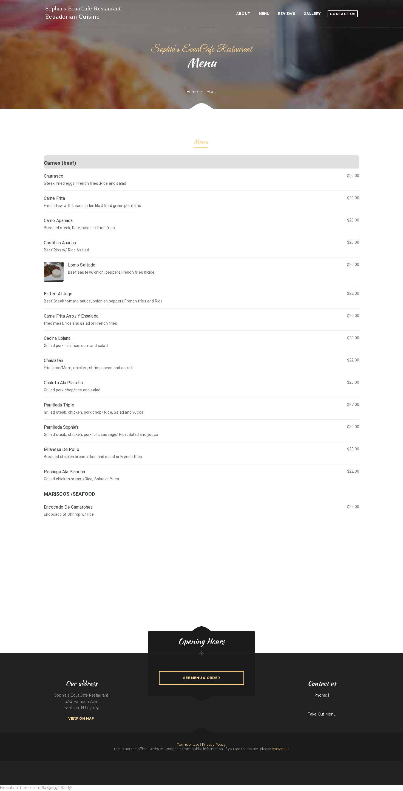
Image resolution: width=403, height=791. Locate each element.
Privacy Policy (214, 744)
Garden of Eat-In (204, 770)
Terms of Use (188, 744)
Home (192, 91)
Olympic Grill (186, 770)
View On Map (81, 718)
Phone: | (321, 695)
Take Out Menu (322, 714)
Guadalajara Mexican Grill (217, 770)
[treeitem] (201, 320)
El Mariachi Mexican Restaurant (195, 770)
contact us (281, 749)
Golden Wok (210, 770)
